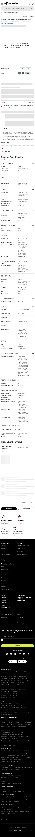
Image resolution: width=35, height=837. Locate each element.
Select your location (13, 12)
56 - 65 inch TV (26, 712)
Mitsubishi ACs (22, 674)
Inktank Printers (24, 811)
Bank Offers (4, 620)
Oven (10, 759)
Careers (3, 598)
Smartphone (4, 548)
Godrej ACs (13, 674)
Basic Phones (20, 789)
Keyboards (10, 797)
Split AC (14, 732)
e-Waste (3, 600)
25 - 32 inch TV (15, 710)
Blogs (3, 605)
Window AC (21, 732)
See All (31, 96)
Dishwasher (27, 741)
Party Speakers (4, 557)
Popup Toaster (18, 759)
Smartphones (4, 789)
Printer (20, 809)
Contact (3, 603)
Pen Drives (4, 801)
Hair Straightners (5, 777)
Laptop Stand (18, 799)
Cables (28, 789)
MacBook (10, 807)
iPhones (12, 789)
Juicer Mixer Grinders (12, 757)
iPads (8, 783)
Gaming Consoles (5, 724)
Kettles (28, 757)
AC (2, 577)
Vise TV (11, 703)
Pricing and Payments (6, 614)
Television (3, 545)
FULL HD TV (15, 707)
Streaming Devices (14, 722)
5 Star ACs (12, 689)
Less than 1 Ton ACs (22, 680)
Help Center (21, 595)
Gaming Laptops (19, 807)
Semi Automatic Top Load (24, 736)
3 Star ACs (28, 687)
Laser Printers (14, 811)
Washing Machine (5, 589)
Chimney (21, 751)
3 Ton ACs (12, 687)
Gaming (3, 560)
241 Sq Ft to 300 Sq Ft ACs (8, 697)
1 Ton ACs (3, 682)
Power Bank (11, 791)
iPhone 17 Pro (4, 569)
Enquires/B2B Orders (22, 554)
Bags (2, 799)
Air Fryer (3, 755)
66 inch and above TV (7, 714)
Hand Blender (11, 755)
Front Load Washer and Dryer (9, 741)
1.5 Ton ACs (20, 682)
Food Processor (21, 753)
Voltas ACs (11, 672)
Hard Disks (16, 801)
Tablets (3, 783)
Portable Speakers (14, 769)
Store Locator (4, 617)
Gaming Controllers (18, 724)
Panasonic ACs (22, 676)
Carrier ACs (4, 676)
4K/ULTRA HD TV (5, 707)
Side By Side (12, 745)
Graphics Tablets (17, 783)
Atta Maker (4, 751)
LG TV (26, 703)
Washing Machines (5, 554)
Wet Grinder (16, 761)
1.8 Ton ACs (4, 684)
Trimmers (3, 775)
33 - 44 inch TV (25, 710)
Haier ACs (13, 678)
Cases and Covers (21, 791)
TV (1, 583)
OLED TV (20, 705)
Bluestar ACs (4, 674)
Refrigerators (4, 743)
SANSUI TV (4, 703)
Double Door (22, 743)
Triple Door (4, 745)
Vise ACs (3, 672)
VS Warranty (20, 551)
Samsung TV (19, 703)
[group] (22, 68)
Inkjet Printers (4, 811)
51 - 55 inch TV (15, 712)
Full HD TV (4, 722)
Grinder (22, 757)
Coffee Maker (4, 753)
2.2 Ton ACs (20, 684)
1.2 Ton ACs (12, 682)
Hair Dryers (15, 777)
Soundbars (28, 724)
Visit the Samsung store (7, 23)
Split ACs (3, 680)
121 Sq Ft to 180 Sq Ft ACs (8, 693)
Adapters (3, 791)
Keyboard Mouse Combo (21, 797)
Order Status (5, 608)
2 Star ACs (20, 687)
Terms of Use (20, 617)
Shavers (10, 775)
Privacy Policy (20, 623)
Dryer (20, 741)
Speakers (13, 726)
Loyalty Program (21, 548)
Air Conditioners (5, 732)
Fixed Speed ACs (21, 689)
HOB (27, 755)
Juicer (2, 757)
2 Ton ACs (12, 684)
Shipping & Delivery (24, 598)
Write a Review (26, 508)
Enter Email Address (8, 636)
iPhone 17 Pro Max (5, 572)
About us (4, 595)
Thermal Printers (5, 813)
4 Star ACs (4, 689)
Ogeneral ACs (21, 678)
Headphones (27, 767)
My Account (21, 600)
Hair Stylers (18, 775)
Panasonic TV (11, 705)
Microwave (4, 759)
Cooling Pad (9, 799)
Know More (7, 151)
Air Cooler (3, 580)
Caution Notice (20, 620)
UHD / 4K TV (25, 720)
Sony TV (3, 705)
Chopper (28, 751)
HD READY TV (4, 710)
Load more (9, 508)
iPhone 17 (3, 566)
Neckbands (18, 767)
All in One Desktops (6, 809)
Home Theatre (5, 726)
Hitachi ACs (12, 676)
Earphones (4, 769)
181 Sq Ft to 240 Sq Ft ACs (8, 695)
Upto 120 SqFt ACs (15, 691)
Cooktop (12, 753)
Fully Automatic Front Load (8, 738)
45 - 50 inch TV (5, 712)
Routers (14, 813)
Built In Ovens (12, 751)
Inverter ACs (4, 691)
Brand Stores (20, 614)
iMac (15, 809)
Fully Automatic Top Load (8, 736)
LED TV (3, 720)
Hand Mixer (20, 755)
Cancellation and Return (23, 545)
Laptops (3, 551)
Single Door (13, 743)
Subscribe (17, 645)
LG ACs (26, 672)
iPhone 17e (4, 575)
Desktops (28, 807)
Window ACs (11, 680)
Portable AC (4, 734)
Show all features (5, 142)
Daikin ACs (19, 672)
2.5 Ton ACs (4, 687)
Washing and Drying (15, 734)
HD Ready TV (10, 720)
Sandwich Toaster (5, 761)
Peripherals (27, 799)
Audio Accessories (26, 722)
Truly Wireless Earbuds (7, 767)
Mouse (3, 797)
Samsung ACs (5, 678)
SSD (10, 801)
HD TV (22, 707)
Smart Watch (4, 819)
